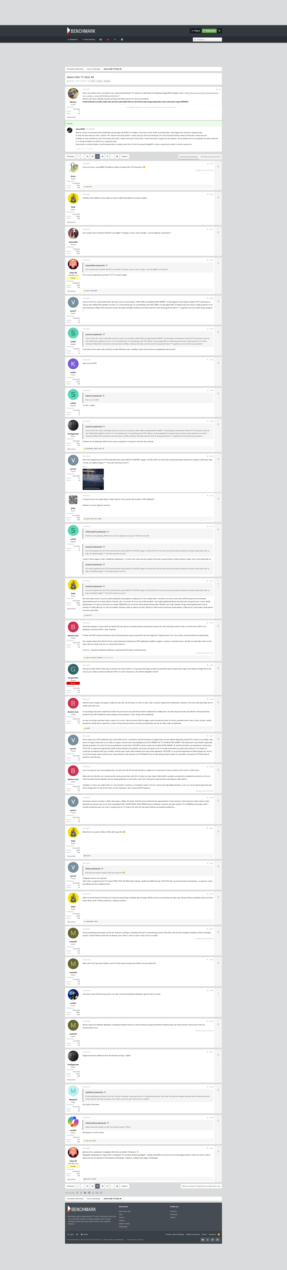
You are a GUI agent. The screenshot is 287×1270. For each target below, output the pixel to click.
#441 (211, 863)
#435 (211, 665)
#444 (211, 960)
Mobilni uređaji (124, 1224)
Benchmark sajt (100, 39)
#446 (211, 1021)
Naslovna (74, 39)
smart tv (99, 81)
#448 (211, 1087)
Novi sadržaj (90, 39)
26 (117, 156)
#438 (211, 766)
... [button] (82, 156)
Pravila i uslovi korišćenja (175, 1234)
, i (95, 448)
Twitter (172, 1217)
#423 (211, 229)
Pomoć (204, 1234)
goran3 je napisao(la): (93, 334)
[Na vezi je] (73, 238)
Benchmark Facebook (121, 39)
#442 (211, 894)
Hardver (122, 1220)
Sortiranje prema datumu (189, 157)
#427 (211, 360)
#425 (211, 298)
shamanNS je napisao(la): (95, 265)
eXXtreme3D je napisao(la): (96, 532)
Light (71, 1234)
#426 (211, 329)
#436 (211, 699)
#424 (211, 260)
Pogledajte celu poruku (84, 149)
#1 (220, 89)
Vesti (121, 1214)
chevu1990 (80, 129)
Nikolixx (72, 81)
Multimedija (123, 1227)
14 (92, 156)
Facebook (173, 1214)
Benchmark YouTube (107, 39)
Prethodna (70, 156)
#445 (211, 990)
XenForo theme (131, 1239)
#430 (211, 456)
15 (97, 156)
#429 (211, 421)
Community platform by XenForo (85, 1239)
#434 (211, 623)
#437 (211, 736)
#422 (211, 194)
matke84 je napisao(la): (94, 1092)
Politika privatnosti (193, 1234)
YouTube (173, 1211)
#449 (211, 1117)
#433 (211, 581)
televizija (107, 81)
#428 (211, 390)
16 (102, 156)
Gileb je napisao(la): (93, 868)
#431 (211, 495)
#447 (211, 1052)
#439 (211, 797)
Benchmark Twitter (114, 39)
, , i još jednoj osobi (99, 657)
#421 (211, 163)
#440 (211, 828)
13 (87, 156)
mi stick (92, 81)
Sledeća (124, 156)
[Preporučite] (216, 89)
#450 (211, 1148)
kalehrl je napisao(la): (93, 396)
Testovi (121, 1217)
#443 (211, 929)
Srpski (85, 1234)
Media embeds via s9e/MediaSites (114, 1239)
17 (107, 156)
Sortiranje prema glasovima (211, 157)
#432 (211, 526)
